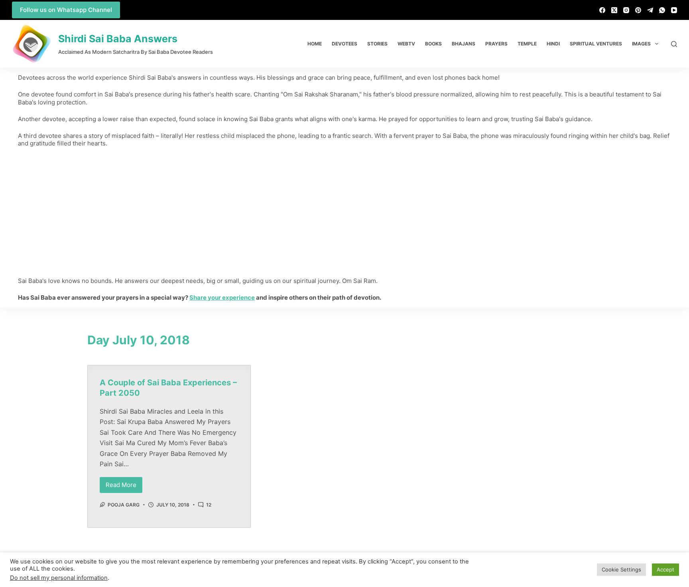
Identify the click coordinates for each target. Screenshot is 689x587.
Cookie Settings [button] (621, 569)
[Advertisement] (344, 212)
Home (314, 44)
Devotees (344, 44)
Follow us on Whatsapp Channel (66, 10)
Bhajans (463, 44)
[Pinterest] (638, 10)
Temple (527, 44)
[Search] (674, 44)
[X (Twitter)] (614, 10)
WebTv (406, 44)
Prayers (496, 44)
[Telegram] (650, 10)
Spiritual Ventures (596, 44)
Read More (124, 483)
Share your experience (222, 297)
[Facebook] (602, 10)
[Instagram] (626, 10)
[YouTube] (674, 10)
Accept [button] (665, 569)
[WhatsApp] (662, 10)
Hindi (553, 44)
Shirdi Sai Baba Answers (117, 39)
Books (433, 44)
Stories (377, 44)
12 (208, 505)
